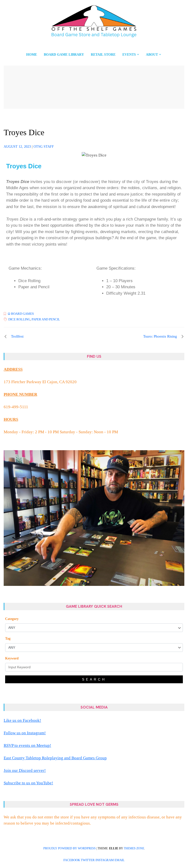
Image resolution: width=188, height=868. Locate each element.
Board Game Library (64, 54)
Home (31, 54)
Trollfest (17, 336)
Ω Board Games (21, 314)
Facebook (71, 860)
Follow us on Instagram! (25, 733)
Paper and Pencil (46, 319)
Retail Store (103, 54)
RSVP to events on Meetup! (27, 745)
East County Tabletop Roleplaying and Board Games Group (55, 758)
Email (120, 860)
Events (129, 54)
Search (94, 679)
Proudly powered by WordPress (69, 848)
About (152, 54)
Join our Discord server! (25, 770)
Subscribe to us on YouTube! (28, 783)
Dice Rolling (19, 319)
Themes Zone (134, 848)
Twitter (88, 860)
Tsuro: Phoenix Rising (160, 336)
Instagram (104, 860)
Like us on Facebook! (22, 720)
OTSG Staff (44, 146)
